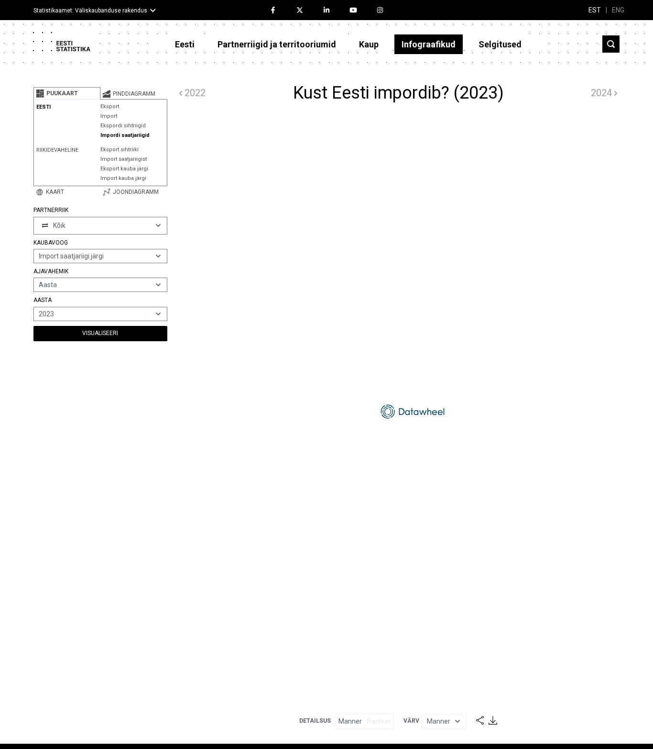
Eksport (109, 106)
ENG (618, 10)
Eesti (185, 44)
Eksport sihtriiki (119, 149)
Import (108, 116)
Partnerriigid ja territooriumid (277, 44)
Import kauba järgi (123, 178)
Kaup (369, 44)
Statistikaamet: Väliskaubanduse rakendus (90, 10)
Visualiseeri (100, 333)
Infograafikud (429, 44)
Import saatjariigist (123, 159)
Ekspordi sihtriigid (123, 126)
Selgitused (500, 44)
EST (594, 10)
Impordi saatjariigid (125, 135)
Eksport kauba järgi (124, 169)
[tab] (66, 93)
